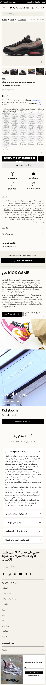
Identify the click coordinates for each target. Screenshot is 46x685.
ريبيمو (4, 620)
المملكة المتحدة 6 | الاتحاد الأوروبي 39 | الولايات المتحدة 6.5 (15, 121)
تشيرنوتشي (6, 593)
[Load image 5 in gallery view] (40, 71)
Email (25, 667)
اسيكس (5, 588)
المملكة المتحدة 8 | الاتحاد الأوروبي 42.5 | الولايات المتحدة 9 (14, 127)
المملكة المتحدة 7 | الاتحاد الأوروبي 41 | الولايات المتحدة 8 (40, 121)
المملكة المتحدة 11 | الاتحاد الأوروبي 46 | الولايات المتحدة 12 (23, 132)
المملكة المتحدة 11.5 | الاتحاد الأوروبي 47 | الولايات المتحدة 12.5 (32, 132)
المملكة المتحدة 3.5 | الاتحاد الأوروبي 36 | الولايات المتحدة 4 (15, 115)
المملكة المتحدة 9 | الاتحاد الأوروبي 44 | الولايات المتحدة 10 (31, 127)
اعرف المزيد (35, 100)
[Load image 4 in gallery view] (31, 71)
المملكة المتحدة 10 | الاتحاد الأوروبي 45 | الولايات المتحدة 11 (6, 132)
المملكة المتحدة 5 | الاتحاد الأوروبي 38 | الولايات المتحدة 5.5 (40, 115)
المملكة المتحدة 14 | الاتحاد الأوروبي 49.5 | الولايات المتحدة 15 (23, 138)
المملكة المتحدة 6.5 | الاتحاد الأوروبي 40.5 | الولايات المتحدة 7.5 (32, 121)
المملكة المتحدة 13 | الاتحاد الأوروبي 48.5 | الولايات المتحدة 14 (14, 138)
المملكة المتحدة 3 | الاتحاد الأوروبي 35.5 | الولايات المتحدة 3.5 (6, 115)
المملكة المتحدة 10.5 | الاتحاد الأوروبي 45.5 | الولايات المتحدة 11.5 (15, 132)
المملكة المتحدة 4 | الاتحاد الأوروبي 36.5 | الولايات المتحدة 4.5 (23, 115)
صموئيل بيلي (7, 626)
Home (4, 19)
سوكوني (5, 631)
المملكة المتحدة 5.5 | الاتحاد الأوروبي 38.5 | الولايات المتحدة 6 (6, 121)
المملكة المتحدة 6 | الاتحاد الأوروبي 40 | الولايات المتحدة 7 (23, 121)
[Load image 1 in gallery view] (5, 72)
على (3, 615)
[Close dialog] (43, 656)
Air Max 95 (22, 19)
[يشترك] (41, 566)
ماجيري (5, 604)
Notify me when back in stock (19, 158)
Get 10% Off (34, 673)
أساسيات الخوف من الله (11, 599)
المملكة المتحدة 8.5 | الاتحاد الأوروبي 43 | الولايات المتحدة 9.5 (23, 127)
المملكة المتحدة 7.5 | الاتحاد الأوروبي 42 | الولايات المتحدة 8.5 (6, 127)
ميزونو (4, 609)
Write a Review (28, 261)
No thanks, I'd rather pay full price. (33, 675)
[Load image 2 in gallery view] (14, 71)
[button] (4, 8)
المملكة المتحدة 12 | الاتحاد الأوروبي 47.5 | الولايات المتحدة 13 (40, 132)
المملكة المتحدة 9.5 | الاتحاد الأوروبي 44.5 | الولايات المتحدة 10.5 (40, 127)
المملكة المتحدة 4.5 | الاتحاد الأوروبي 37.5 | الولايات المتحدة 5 (31, 115)
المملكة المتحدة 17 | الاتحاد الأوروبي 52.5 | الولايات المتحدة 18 (6, 144)
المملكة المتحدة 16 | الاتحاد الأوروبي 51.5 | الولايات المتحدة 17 (40, 138)
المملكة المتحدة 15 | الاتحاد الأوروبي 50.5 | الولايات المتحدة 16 (31, 138)
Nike (12, 19)
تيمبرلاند (5, 636)
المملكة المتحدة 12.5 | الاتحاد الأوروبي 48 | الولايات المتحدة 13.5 (6, 138)
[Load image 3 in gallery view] (23, 71)
